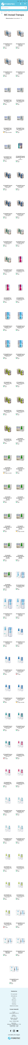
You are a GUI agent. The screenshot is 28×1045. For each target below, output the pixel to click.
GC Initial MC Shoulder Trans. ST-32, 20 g (20, 469)
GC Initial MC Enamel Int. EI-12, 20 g (20, 186)
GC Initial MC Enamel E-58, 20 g (20, 44)
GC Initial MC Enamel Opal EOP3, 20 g (7, 355)
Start (2, 11)
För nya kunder (14, 994)
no (21, 1)
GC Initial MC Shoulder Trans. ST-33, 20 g (8, 498)
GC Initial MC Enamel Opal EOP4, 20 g (20, 355)
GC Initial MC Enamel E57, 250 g (20, 924)
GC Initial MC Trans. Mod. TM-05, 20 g (8, 157)
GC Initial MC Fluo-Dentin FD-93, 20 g (20, 298)
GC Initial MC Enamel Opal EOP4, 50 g (20, 839)
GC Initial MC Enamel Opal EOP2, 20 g (20, 327)
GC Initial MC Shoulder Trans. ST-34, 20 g (20, 498)
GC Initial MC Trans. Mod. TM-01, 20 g (8, 101)
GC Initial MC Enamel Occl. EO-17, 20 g (7, 270)
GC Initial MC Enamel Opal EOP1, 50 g (7, 811)
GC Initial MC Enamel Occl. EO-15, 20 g (7, 242)
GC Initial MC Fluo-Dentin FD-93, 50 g (20, 783)
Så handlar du (14, 996)
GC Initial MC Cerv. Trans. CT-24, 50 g (20, 895)
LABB (9, 11)
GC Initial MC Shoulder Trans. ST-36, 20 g (20, 527)
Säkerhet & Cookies (14, 1005)
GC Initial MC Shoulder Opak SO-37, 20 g (8, 556)
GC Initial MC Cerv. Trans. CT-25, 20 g (7, 440)
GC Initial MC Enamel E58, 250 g (7, 952)
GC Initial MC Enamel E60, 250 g (14, 980)
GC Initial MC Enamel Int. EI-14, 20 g (20, 214)
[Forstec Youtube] (17, 1031)
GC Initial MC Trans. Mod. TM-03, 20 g (8, 129)
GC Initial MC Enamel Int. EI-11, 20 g (7, 186)
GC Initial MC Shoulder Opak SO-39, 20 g (8, 585)
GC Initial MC (16, 11)
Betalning (14, 1003)
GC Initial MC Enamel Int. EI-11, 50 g (7, 671)
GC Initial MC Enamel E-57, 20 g (7, 44)
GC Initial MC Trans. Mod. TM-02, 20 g (20, 101)
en (26, 1)
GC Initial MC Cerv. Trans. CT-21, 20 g (7, 383)
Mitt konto (14, 1000)
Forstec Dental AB (14, 1009)
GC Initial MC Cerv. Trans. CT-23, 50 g (7, 895)
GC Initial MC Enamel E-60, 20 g (20, 72)
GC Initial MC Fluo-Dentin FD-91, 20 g (20, 270)
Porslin (12, 11)
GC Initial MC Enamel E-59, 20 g (7, 72)
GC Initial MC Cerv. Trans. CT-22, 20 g (20, 383)
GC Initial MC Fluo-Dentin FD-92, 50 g (8, 783)
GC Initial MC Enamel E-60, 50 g (20, 642)
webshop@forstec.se (14, 1013)
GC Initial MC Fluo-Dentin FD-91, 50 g (20, 755)
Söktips (14, 998)
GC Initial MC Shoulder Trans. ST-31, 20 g (8, 469)
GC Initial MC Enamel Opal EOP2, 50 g (20, 811)
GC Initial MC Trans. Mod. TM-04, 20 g (20, 129)
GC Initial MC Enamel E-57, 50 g (7, 614)
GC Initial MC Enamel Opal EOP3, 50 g (7, 839)
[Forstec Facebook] (10, 1031)
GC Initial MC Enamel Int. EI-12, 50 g (20, 671)
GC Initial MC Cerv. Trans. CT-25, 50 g (7, 924)
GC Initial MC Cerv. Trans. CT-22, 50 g (20, 867)
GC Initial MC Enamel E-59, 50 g (7, 642)
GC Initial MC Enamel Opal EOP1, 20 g (7, 327)
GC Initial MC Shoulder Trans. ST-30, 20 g (20, 439)
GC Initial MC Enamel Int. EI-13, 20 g (7, 214)
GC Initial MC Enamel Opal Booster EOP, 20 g (20, 157)
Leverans (14, 1001)
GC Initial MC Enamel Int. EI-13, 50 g (7, 699)
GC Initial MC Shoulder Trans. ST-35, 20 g (8, 527)
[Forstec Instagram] (14, 1031)
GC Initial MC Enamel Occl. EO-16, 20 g (20, 242)
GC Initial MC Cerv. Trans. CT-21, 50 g (7, 867)
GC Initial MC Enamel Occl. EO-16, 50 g (20, 727)
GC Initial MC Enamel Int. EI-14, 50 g (20, 699)
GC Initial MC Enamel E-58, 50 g (20, 614)
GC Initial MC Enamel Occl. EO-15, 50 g (7, 727)
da (23, 1)
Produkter (5, 11)
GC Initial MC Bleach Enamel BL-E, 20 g (20, 586)
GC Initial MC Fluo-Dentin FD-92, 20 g (8, 298)
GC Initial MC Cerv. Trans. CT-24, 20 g (20, 411)
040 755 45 (14, 1016)
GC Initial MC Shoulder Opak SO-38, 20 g (20, 556)
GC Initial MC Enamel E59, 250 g (20, 952)
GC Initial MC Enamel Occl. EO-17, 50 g (7, 755)
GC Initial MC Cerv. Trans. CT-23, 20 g (7, 411)
